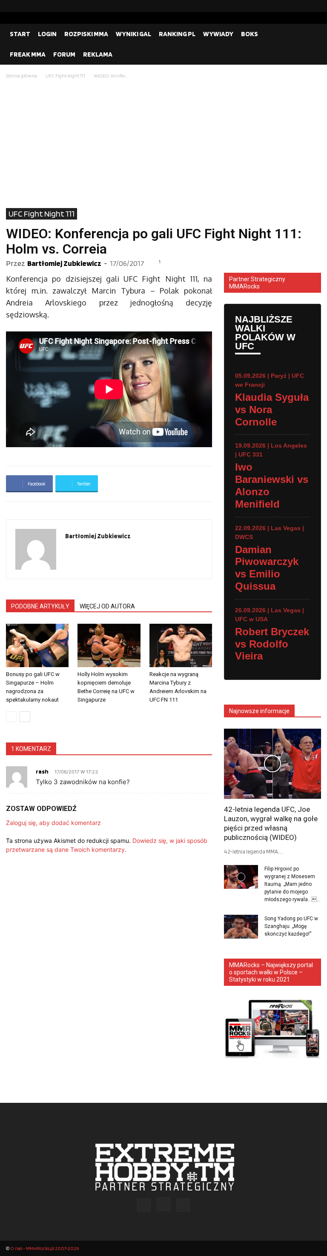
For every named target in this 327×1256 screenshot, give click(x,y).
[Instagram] (301, 6)
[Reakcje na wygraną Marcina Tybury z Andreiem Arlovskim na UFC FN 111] (180, 645)
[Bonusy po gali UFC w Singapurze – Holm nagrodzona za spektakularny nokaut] (37, 645)
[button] (311, 34)
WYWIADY (218, 34)
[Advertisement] (163, 144)
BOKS (249, 34)
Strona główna (21, 75)
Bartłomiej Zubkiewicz (64, 263)
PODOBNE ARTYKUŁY (40, 606)
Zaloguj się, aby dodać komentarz (53, 822)
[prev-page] (11, 716)
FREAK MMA (28, 54)
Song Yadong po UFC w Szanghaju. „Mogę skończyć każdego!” (291, 926)
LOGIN (47, 34)
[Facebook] (287, 6)
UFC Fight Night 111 (65, 75)
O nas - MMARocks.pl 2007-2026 (44, 1248)
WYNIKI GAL (133, 34)
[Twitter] (314, 6)
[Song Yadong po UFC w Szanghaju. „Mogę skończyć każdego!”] (241, 927)
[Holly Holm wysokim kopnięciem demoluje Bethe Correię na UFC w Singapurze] (108, 645)
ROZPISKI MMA (86, 34)
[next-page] (25, 716)
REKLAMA (97, 54)
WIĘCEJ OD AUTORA (107, 606)
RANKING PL (177, 34)
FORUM (64, 54)
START (20, 34)
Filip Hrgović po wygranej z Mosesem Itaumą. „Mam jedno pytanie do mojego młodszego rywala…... (292, 884)
